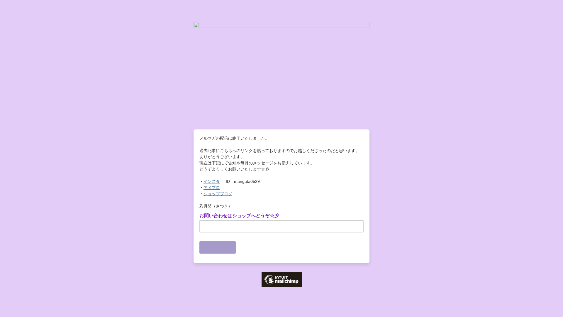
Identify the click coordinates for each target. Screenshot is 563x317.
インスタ (212, 181)
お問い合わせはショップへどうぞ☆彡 (241, 215)
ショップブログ (218, 193)
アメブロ (212, 187)
